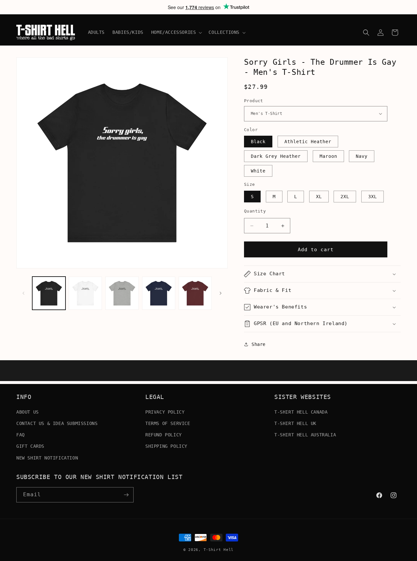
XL (319, 196)
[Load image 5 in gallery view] (195, 293)
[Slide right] (220, 293)
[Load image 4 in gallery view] (158, 293)
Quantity (255, 211)
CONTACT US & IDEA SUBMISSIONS (56, 423)
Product (253, 100)
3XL (372, 196)
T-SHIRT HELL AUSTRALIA (305, 434)
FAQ (20, 434)
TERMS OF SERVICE (167, 423)
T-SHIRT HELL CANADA (300, 411)
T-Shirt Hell (219, 550)
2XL (344, 196)
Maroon (328, 156)
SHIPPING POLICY (166, 446)
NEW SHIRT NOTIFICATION (47, 457)
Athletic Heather (307, 141)
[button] (176, 32)
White (258, 170)
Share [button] (259, 344)
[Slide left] (23, 293)
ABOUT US (27, 411)
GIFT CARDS (30, 446)
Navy (361, 156)
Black (258, 141)
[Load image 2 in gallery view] (85, 293)
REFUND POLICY (163, 434)
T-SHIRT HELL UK (295, 423)
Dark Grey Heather (276, 156)
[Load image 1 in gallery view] (48, 293)
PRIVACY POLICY (164, 411)
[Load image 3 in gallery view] (121, 293)
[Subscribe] (126, 494)
